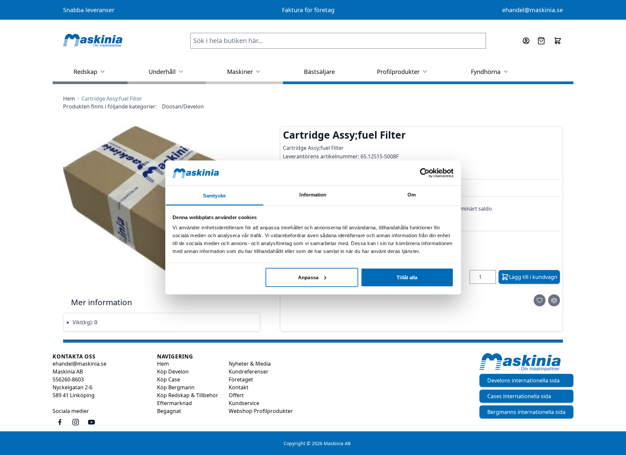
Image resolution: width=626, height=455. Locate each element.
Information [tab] (312, 194)
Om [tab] (411, 194)
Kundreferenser (248, 371)
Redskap (85, 72)
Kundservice (244, 403)
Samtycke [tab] (214, 195)
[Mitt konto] (526, 40)
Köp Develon (173, 371)
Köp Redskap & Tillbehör (187, 395)
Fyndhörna (485, 72)
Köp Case (168, 379)
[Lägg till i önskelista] (539, 300)
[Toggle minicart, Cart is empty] (557, 40)
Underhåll (162, 72)
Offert (236, 395)
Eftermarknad (174, 403)
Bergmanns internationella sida (526, 412)
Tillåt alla (407, 277)
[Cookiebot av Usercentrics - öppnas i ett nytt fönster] (424, 173)
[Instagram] (75, 422)
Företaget (241, 379)
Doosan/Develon (183, 106)
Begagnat (169, 411)
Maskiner (240, 72)
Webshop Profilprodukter (261, 411)
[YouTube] (91, 422)
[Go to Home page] (92, 41)
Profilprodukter (398, 72)
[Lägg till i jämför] (554, 300)
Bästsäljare (319, 72)
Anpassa (308, 277)
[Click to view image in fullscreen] (161, 206)
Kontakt (238, 387)
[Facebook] (60, 422)
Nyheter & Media (250, 363)
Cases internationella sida (519, 396)
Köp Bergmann (176, 387)
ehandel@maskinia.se (532, 10)
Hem (163, 363)
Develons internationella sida (523, 380)
